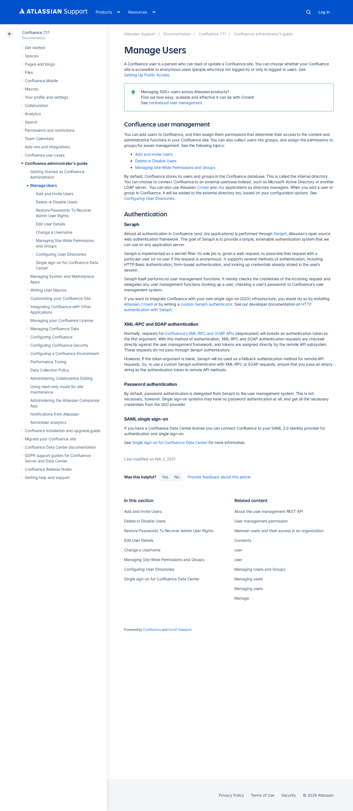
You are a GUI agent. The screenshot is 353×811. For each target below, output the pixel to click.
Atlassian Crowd (138, 304)
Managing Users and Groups (259, 569)
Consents (242, 540)
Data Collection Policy (49, 370)
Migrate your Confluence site (50, 439)
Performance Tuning (48, 361)
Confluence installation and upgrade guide (62, 430)
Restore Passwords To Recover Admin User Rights (168, 530)
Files (29, 72)
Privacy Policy (231, 795)
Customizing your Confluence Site (60, 298)
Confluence (152, 629)
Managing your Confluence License (61, 320)
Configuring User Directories (61, 254)
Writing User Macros (48, 290)
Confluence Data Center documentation (60, 447)
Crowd (203, 187)
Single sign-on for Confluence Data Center (169, 442)
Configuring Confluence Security (59, 345)
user (238, 550)
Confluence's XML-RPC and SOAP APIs (199, 333)
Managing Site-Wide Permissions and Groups (175, 167)
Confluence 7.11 (36, 32)
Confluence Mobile (41, 80)
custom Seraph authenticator (206, 304)
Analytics (33, 113)
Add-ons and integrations (47, 146)
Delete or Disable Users (56, 202)
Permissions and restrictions (49, 130)
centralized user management (175, 102)
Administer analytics (48, 422)
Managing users (248, 578)
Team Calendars (39, 138)
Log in (324, 12)
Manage (241, 598)
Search (308, 12)
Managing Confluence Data (54, 328)
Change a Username (54, 232)
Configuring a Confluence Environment (64, 353)
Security (288, 795)
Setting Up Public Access (146, 74)
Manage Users (43, 185)
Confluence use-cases (45, 155)
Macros (31, 89)
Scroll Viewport (179, 629)
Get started (35, 47)
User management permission (260, 521)
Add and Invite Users (54, 193)
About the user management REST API (268, 511)
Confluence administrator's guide (56, 163)
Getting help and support (47, 477)
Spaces (31, 55)
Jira (221, 187)
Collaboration (36, 105)
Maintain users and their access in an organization (278, 530)
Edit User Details (50, 224)
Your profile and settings (46, 97)
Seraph (280, 233)
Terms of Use (262, 795)
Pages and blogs (40, 64)
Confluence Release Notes (48, 469)
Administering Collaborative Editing (61, 378)
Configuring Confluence (51, 337)
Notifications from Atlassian (54, 414)
